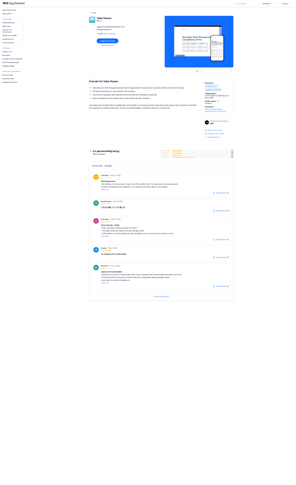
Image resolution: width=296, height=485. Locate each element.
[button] (218, 101)
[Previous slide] (166, 71)
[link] (13, 10)
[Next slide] (231, 71)
